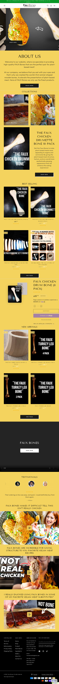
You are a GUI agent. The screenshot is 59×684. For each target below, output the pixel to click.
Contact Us (18, 658)
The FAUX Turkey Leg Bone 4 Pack (43, 362)
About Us (18, 656)
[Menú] (4, 5)
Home (17, 641)
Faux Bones (10, 674)
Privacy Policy (8, 648)
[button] (47, 5)
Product (17, 646)
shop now (13, 42)
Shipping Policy (8, 651)
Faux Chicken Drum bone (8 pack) (16, 219)
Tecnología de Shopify (9, 676)
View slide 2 (31, 48)
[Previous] (9, 484)
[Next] (49, 484)
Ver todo (29, 275)
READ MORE (29, 85)
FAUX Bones (18, 648)
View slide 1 (28, 48)
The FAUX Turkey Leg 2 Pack (16, 406)
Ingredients (18, 651)
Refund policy (8, 646)
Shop (16, 643)
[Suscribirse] (54, 641)
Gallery (17, 653)
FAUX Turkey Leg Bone (43, 406)
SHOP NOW (44, 174)
